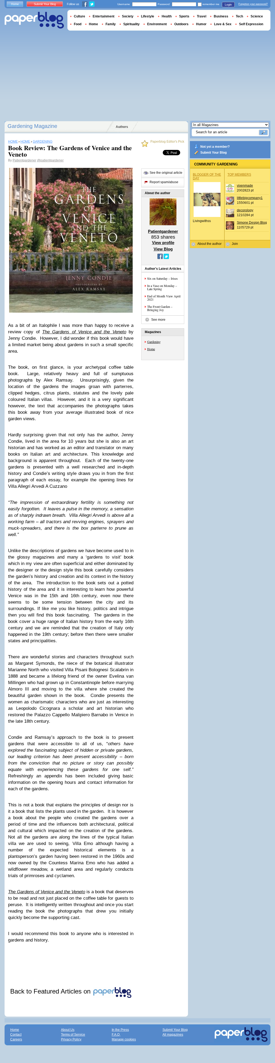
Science (257, 16)
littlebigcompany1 (250, 198)
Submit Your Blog (213, 152)
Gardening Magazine (32, 126)
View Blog (163, 249)
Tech (239, 16)
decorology (245, 210)
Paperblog (34, 20)
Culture (79, 16)
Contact (15, 1034)
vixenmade (245, 185)
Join (235, 244)
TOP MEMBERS (239, 174)
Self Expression (251, 24)
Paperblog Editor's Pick (167, 141)
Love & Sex (222, 24)
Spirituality (131, 24)
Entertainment (103, 16)
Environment (157, 24)
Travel (201, 16)
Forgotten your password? (253, 4)
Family (111, 24)
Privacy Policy (71, 1039)
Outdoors (181, 24)
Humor (201, 24)
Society (127, 16)
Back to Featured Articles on (51, 991)
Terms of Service (73, 1034)
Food (77, 24)
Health (167, 16)
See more (158, 320)
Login (228, 4)
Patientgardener (24, 160)
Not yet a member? (215, 147)
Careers (16, 1039)
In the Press (120, 1030)
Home (151, 349)
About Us (67, 1030)
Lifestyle (147, 16)
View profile (163, 242)
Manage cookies (124, 1039)
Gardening (154, 341)
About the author (209, 244)
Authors (122, 127)
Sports (184, 16)
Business (221, 16)
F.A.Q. (116, 1034)
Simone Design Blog (252, 222)
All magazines (172, 1034)
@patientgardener (50, 160)
